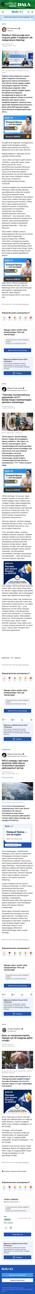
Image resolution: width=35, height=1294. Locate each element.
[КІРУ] (32, 12)
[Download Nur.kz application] (17, 4)
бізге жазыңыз (24, 304)
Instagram (19, 373)
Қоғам (4, 24)
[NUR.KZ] (17, 12)
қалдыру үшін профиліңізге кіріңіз (16, 343)
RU (28, 12)
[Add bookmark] (31, 719)
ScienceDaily (7, 806)
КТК (16, 463)
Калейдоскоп (6, 749)
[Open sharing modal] (22, 719)
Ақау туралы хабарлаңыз (17, 1275)
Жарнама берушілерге (17, 1280)
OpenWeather (24, 1081)
